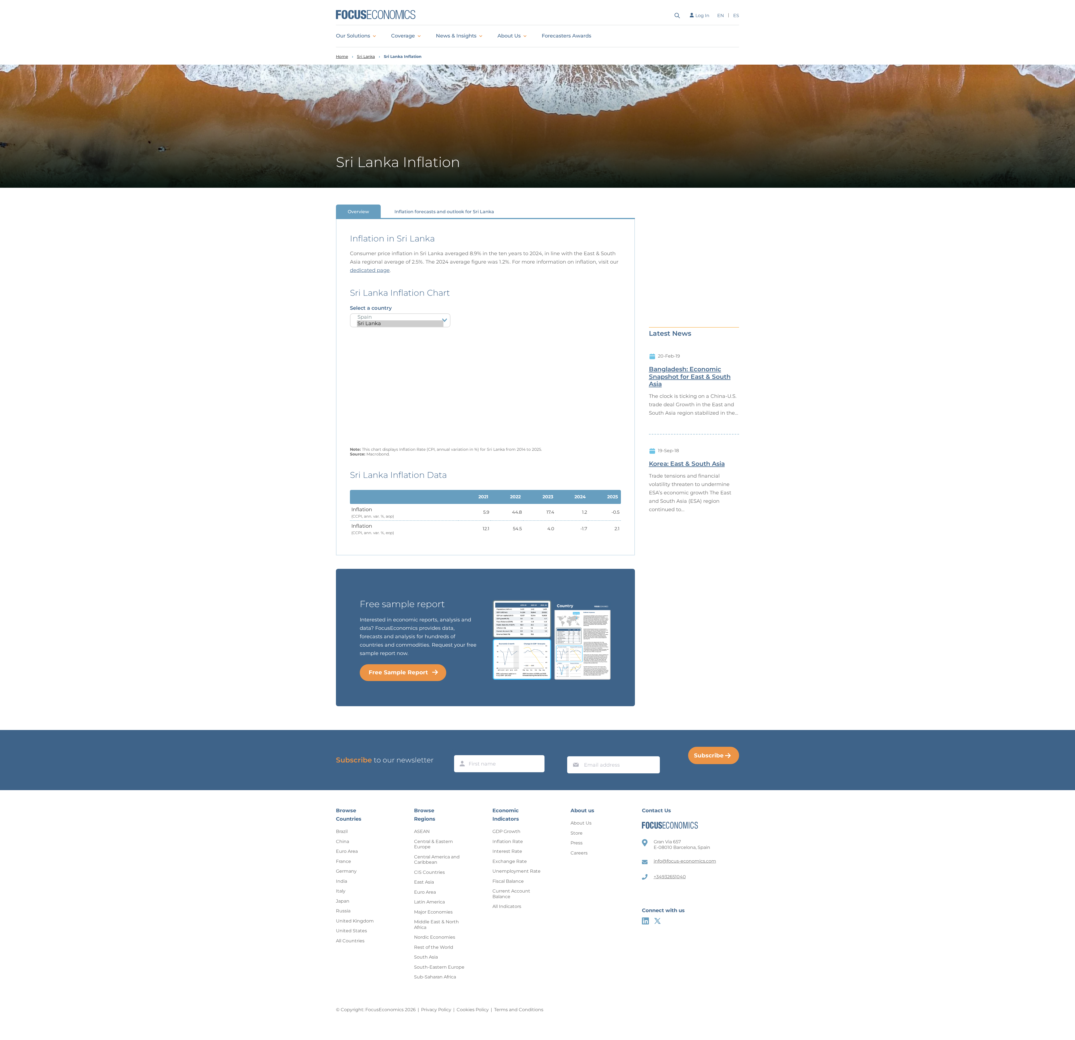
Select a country (371, 308)
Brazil (342, 831)
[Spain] (400, 317)
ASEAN (422, 831)
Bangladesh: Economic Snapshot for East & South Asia (690, 377)
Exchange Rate (509, 861)
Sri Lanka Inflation (403, 56)
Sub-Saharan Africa (435, 977)
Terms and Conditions (518, 1009)
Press (577, 843)
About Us (509, 36)
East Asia (424, 882)
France (343, 861)
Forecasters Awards (566, 36)
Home (342, 56)
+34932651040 (670, 876)
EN (720, 15)
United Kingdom (355, 921)
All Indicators (506, 906)
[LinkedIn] (645, 920)
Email (574, 751)
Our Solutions (353, 36)
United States (351, 930)
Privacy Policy (436, 1009)
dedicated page (370, 270)
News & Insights (456, 36)
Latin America (429, 902)
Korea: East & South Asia (687, 464)
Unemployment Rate (516, 871)
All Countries (350, 940)
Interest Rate (507, 851)
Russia (343, 911)
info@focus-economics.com (685, 861)
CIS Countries (429, 872)
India (341, 881)
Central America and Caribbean (437, 859)
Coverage (403, 36)
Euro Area (347, 851)
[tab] (358, 211)
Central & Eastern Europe (433, 844)
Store (577, 833)
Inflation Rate (507, 841)
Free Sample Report (398, 672)
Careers (579, 853)
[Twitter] (657, 920)
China (342, 841)
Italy (340, 891)
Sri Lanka (366, 56)
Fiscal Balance (508, 881)
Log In (702, 15)
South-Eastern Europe (439, 967)
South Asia (426, 957)
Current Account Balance (511, 893)
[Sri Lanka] (400, 323)
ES (736, 15)
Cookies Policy (473, 1009)
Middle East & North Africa (436, 924)
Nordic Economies (434, 937)
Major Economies (433, 912)
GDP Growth (506, 831)
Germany (346, 871)
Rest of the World (433, 947)
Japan (342, 901)
